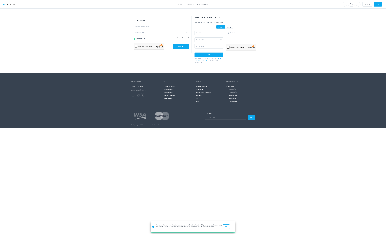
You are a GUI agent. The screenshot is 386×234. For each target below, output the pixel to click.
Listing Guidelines (169, 95)
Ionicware (231, 86)
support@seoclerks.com (138, 90)
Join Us (209, 113)
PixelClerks (232, 98)
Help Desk (140, 86)
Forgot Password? (183, 38)
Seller (229, 27)
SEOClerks (232, 89)
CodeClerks (233, 92)
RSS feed (199, 95)
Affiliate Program (201, 86)
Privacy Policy (205, 60)
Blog (197, 101)
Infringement (168, 92)
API (197, 98)
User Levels (199, 89)
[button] (221, 39)
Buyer (220, 27)
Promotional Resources (203, 92)
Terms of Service (169, 86)
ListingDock (233, 95)
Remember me (141, 38)
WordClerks (233, 101)
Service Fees (168, 98)
